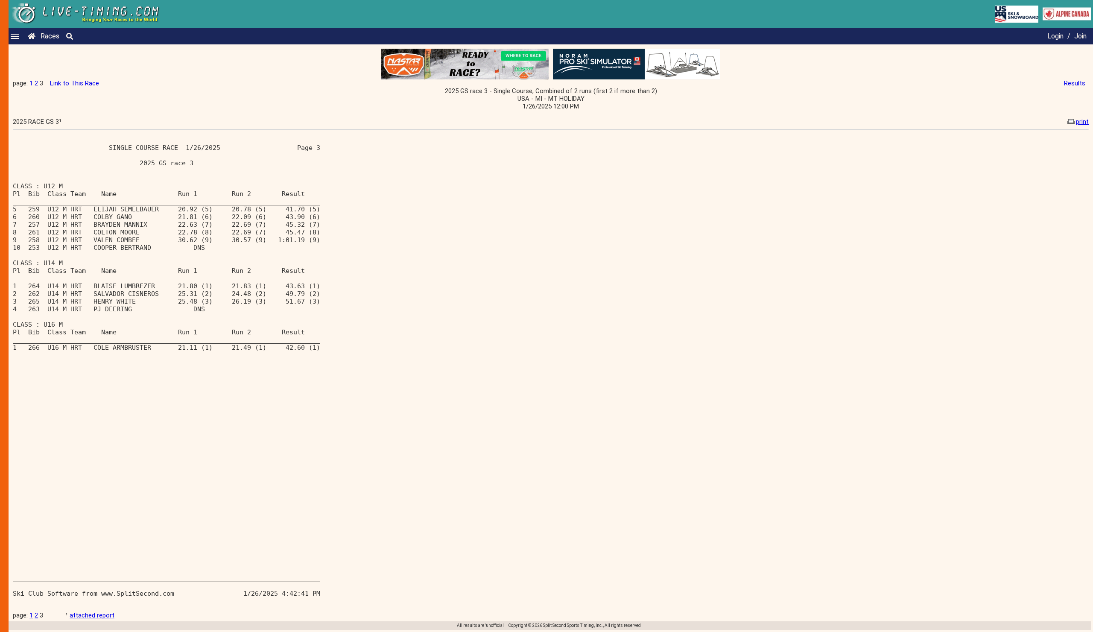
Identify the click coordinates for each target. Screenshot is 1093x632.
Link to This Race (74, 83)
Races (50, 36)
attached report (92, 615)
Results (1074, 83)
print (1082, 122)
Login (1055, 36)
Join (1080, 36)
